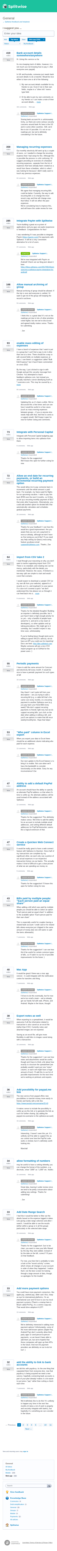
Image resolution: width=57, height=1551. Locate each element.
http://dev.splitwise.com (42, 644)
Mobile (8, 1473)
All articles (14, 1520)
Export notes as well (29, 1015)
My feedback (28, 44)
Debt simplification (17, 1504)
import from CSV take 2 (30, 557)
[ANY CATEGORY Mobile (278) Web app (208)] (36, 40)
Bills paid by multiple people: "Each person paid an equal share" (34, 901)
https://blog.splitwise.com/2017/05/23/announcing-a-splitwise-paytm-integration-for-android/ (37, 269)
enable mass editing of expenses (30, 344)
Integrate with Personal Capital (35, 432)
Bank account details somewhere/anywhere (29, 54)
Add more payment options (33, 1288)
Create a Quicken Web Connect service (35, 843)
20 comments (21, 514)
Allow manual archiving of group (32, 285)
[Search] (49, 1485)
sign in (25, 1451)
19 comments (21, 680)
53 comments (21, 303)
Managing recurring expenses (34, 146)
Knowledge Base (18, 1498)
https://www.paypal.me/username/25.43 (32, 1103)
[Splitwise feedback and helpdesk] (15, 6)
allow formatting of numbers (33, 1160)
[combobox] (27, 1486)
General (13, 1507)
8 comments (21, 446)
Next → (28, 1429)
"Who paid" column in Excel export (33, 733)
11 (51, 1425)
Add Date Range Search (31, 1212)
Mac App (22, 969)
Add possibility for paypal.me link (34, 1091)
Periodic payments (28, 663)
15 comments (21, 1174)
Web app (32, 107)
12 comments (21, 748)
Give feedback (17, 1492)
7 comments (21, 937)
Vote (8, 60)
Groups (13, 1510)
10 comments (21, 1044)
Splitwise (14, 1525)
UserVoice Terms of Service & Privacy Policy (37, 1542)
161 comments (22, 107)
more (39, 102)
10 (45, 1425)
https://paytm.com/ (30, 237)
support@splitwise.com (30, 545)
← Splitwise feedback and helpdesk (16, 22)
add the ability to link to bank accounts (34, 1363)
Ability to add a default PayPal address (34, 784)
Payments (14, 1517)
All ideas (9, 1467)
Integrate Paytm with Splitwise (34, 220)
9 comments (21, 598)
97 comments (21, 247)
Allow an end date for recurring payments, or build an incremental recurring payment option (35, 479)
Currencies (14, 1501)
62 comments (21, 178)
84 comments (21, 389)
